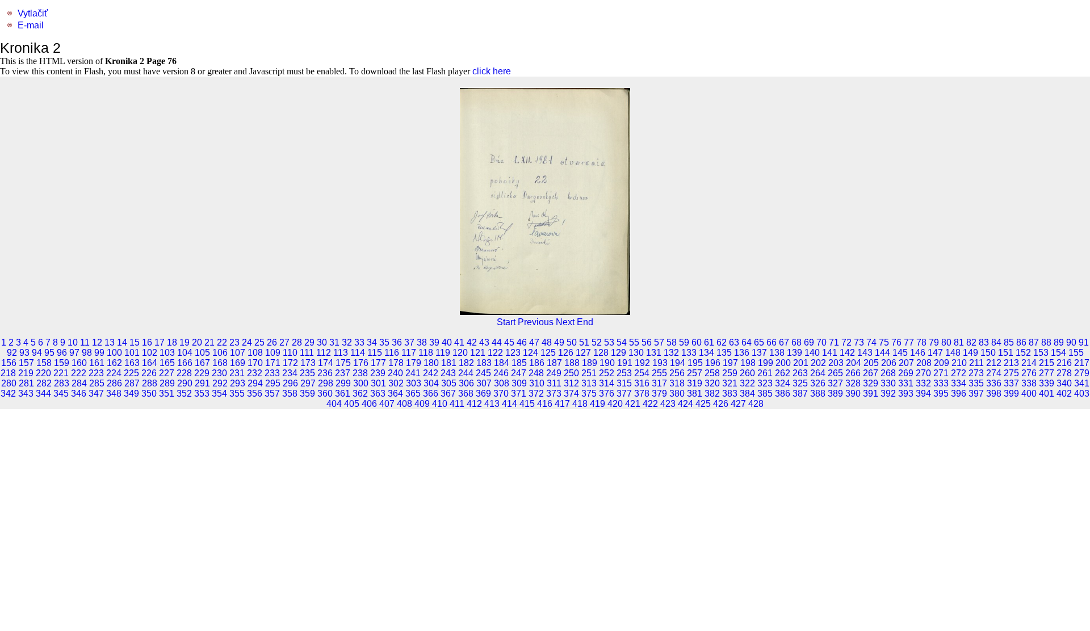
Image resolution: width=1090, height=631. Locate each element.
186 (536, 363)
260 (747, 373)
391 (870, 393)
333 (941, 383)
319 (694, 383)
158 (44, 363)
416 (544, 404)
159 (61, 363)
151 (1005, 352)
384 (747, 393)
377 (624, 393)
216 (1064, 363)
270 (923, 373)
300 (360, 383)
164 (149, 363)
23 (234, 342)
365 (413, 393)
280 (8, 383)
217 (1081, 363)
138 (777, 352)
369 (483, 393)
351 (166, 393)
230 (219, 373)
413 (492, 404)
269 (905, 373)
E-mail (31, 25)
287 (132, 383)
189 (589, 363)
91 (1084, 342)
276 (1029, 373)
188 (572, 363)
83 (984, 342)
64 (746, 342)
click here (491, 71)
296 (290, 383)
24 (247, 342)
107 (237, 352)
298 (325, 383)
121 (477, 352)
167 (202, 363)
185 (519, 363)
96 (62, 352)
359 (307, 393)
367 (448, 393)
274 (993, 373)
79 (934, 342)
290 (184, 383)
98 (87, 352)
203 (836, 363)
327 (835, 383)
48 (547, 342)
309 (519, 383)
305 (448, 383)
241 (413, 373)
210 (959, 363)
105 (202, 352)
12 (97, 342)
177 (378, 363)
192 (642, 363)
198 (748, 363)
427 (738, 404)
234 (289, 373)
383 (729, 393)
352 (184, 393)
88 (1046, 342)
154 (1058, 352)
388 (817, 393)
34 (372, 342)
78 (921, 342)
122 (495, 352)
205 (871, 363)
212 (993, 363)
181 (448, 363)
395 (941, 393)
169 (237, 363)
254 (641, 373)
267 (870, 373)
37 (409, 342)
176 (360, 363)
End (585, 322)
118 (425, 352)
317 (659, 383)
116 (391, 352)
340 (1064, 383)
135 (724, 352)
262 (782, 373)
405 (351, 404)
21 (209, 342)
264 (817, 373)
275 (1011, 373)
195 (695, 363)
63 (734, 342)
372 (536, 393)
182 (466, 363)
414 (509, 404)
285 (96, 383)
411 (457, 404)
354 (219, 393)
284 (79, 383)
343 (25, 393)
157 (26, 363)
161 (96, 363)
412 (474, 404)
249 (553, 373)
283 (61, 383)
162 (114, 363)
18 (172, 342)
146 (917, 352)
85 (1009, 342)
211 (976, 363)
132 (671, 352)
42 (472, 342)
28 (297, 342)
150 (988, 352)
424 (685, 404)
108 (255, 352)
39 (434, 342)
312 (571, 383)
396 (958, 393)
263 (800, 373)
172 (290, 363)
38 (422, 342)
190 (607, 363)
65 (759, 342)
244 (465, 373)
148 (953, 352)
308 (501, 383)
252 (606, 373)
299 (343, 383)
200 (783, 363)
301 (378, 383)
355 (237, 393)
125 (548, 352)
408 (404, 404)
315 (624, 383)
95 (49, 352)
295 (272, 383)
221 (61, 373)
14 (122, 342)
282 (44, 383)
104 (184, 352)
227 (166, 373)
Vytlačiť (33, 13)
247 (518, 373)
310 (536, 383)
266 (853, 373)
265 (835, 373)
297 (308, 383)
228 (184, 373)
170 (255, 363)
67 (784, 342)
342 (8, 393)
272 (958, 373)
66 (771, 342)
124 (530, 352)
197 (730, 363)
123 (513, 352)
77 (909, 342)
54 (622, 342)
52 (597, 342)
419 (597, 404)
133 (689, 352)
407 (387, 404)
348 (113, 393)
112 (323, 352)
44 (497, 342)
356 (254, 393)
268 (888, 373)
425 (703, 404)
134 (706, 352)
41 (459, 342)
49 (559, 342)
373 (553, 393)
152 (1023, 352)
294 (255, 383)
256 (677, 373)
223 (96, 373)
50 (572, 342)
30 (322, 342)
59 (684, 342)
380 (677, 393)
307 (484, 383)
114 (357, 352)
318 (677, 383)
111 (307, 352)
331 (905, 383)
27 (284, 342)
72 (846, 342)
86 (1021, 342)
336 (993, 383)
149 (970, 352)
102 (149, 352)
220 (43, 373)
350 (149, 393)
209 (941, 363)
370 (501, 393)
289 (167, 383)
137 (759, 352)
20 (197, 342)
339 (1046, 383)
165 (167, 363)
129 (618, 352)
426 (720, 404)
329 (870, 383)
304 (431, 383)
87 (1034, 342)
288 (149, 383)
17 (159, 342)
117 (408, 352)
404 (334, 404)
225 (131, 373)
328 (853, 383)
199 (765, 363)
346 (78, 393)
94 (37, 352)
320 (712, 383)
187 (554, 363)
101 (132, 352)
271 (941, 373)
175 (343, 363)
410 (439, 404)
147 (935, 352)
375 (589, 393)
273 (976, 373)
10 (73, 342)
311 (554, 383)
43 (484, 342)
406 (369, 404)
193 (660, 363)
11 (85, 342)
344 (43, 393)
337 (1011, 383)
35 (384, 342)
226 (149, 373)
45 (509, 342)
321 (729, 383)
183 (484, 363)
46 (522, 342)
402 (1064, 393)
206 (888, 363)
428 (756, 404)
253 (624, 373)
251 (589, 373)
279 (1081, 373)
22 (222, 342)
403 (1081, 393)
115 (374, 352)
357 (272, 393)
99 (99, 352)
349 (131, 393)
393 (905, 393)
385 (765, 393)
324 (782, 383)
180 (431, 363)
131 (653, 352)
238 (360, 373)
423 (668, 404)
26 (272, 342)
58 (671, 342)
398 (993, 393)
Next (565, 322)
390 (853, 393)
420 (615, 404)
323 (765, 383)
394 (923, 393)
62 (721, 342)
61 (709, 342)
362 (360, 393)
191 (624, 363)
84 (996, 342)
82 (971, 342)
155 (1076, 352)
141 (829, 352)
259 (729, 373)
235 (307, 373)
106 (220, 352)
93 (24, 352)
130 (636, 352)
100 (114, 352)
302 (396, 383)
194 (677, 363)
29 (309, 342)
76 (896, 342)
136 (741, 352)
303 (413, 383)
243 (448, 373)
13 (109, 342)
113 (340, 352)
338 (1029, 383)
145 (900, 352)
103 (167, 352)
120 (460, 352)
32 (347, 342)
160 (79, 363)
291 (202, 383)
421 (632, 404)
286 (114, 383)
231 (237, 373)
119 (442, 352)
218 (8, 373)
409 (422, 404)
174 (325, 363)
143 (865, 352)
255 (659, 373)
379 (659, 393)
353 (201, 393)
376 (606, 393)
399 (1011, 393)
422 (650, 404)
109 (272, 352)
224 (113, 373)
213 (1011, 363)
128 (601, 352)
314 (606, 383)
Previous (536, 322)
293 (237, 383)
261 (765, 373)
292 (220, 383)
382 (712, 393)
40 (447, 342)
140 (812, 352)
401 (1046, 393)
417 (562, 404)
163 (132, 363)
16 (147, 342)
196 (712, 363)
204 (853, 363)
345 (61, 393)
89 (1059, 342)
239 (377, 373)
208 (924, 363)
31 (334, 342)
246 (501, 373)
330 (888, 383)
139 (794, 352)
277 (1046, 373)
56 (647, 342)
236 (325, 373)
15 (134, 342)
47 (534, 342)
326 (817, 383)
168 (220, 363)
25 (259, 342)
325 (800, 383)
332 (923, 383)
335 (976, 383)
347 (96, 393)
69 (809, 342)
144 (882, 352)
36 (397, 342)
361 (342, 393)
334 (958, 383)
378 (641, 393)
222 (78, 373)
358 (289, 393)
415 (527, 404)
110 (290, 352)
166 (184, 363)
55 (634, 342)
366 (430, 393)
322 (747, 383)
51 (584, 342)
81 (959, 342)
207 (906, 363)
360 (325, 393)
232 (254, 373)
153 (1041, 352)
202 (818, 363)
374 (571, 393)
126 (565, 352)
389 (835, 393)
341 (1081, 383)
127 (583, 352)
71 (834, 342)
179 (413, 363)
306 (466, 383)
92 (12, 352)
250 (571, 373)
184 (501, 363)
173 (308, 363)
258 (712, 373)
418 (580, 404)
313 (589, 383)
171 (272, 363)
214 (1029, 363)
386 (782, 393)
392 (888, 393)
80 (946, 342)
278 (1064, 373)
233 (272, 373)
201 (800, 363)
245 (483, 373)
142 (847, 352)
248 (536, 373)
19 (184, 342)
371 (518, 393)
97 (74, 352)
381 (694, 393)
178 (396, 363)
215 (1046, 363)
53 (609, 342)
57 (659, 342)
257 (694, 373)
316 (641, 383)
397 (976, 393)
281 (26, 383)
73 (859, 342)
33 (359, 342)
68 (796, 342)
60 (696, 342)
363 (377, 393)
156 (8, 363)
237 (342, 373)
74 (871, 342)
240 (395, 373)
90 (1071, 342)
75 (884, 342)
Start (506, 322)
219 (25, 373)
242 (430, 373)
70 (821, 342)
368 (465, 393)
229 (201, 373)
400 (1029, 393)
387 (800, 393)
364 (395, 393)
